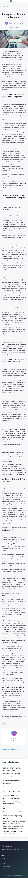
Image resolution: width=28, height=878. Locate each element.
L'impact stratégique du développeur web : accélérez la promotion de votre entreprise (13, 816)
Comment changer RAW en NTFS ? (12, 791)
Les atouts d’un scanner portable (11, 773)
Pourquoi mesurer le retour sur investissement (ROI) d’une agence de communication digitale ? (13, 768)
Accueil (3, 6)
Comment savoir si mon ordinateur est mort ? (13, 807)
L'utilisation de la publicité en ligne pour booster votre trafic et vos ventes (14, 822)
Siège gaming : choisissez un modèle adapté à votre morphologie (12, 832)
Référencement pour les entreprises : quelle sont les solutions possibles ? (13, 827)
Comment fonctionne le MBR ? (11, 795)
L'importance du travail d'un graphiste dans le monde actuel (13, 802)
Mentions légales (5, 866)
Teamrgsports (6, 846)
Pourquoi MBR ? (7, 777)
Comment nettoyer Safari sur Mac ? (12, 798)
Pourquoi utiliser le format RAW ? (12, 811)
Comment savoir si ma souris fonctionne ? (13, 787)
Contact (3, 868)
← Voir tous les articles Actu (9, 749)
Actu (7, 6)
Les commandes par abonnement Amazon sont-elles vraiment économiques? (12, 782)
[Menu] (17, 1)
